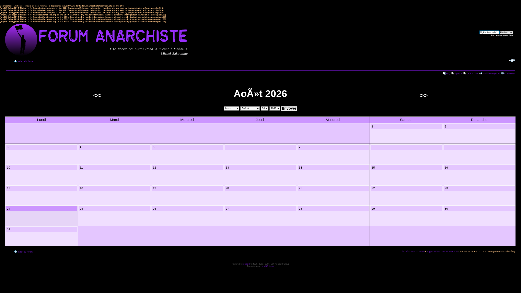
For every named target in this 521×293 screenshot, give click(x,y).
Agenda (458, 73)
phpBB (246, 264)
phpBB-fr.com (268, 266)
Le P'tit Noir (472, 73)
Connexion (509, 73)
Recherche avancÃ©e (502, 35)
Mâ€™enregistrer (491, 73)
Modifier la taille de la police (512, 60)
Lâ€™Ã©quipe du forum (413, 251)
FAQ (448, 73)
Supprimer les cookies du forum (442, 251)
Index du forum (26, 61)
